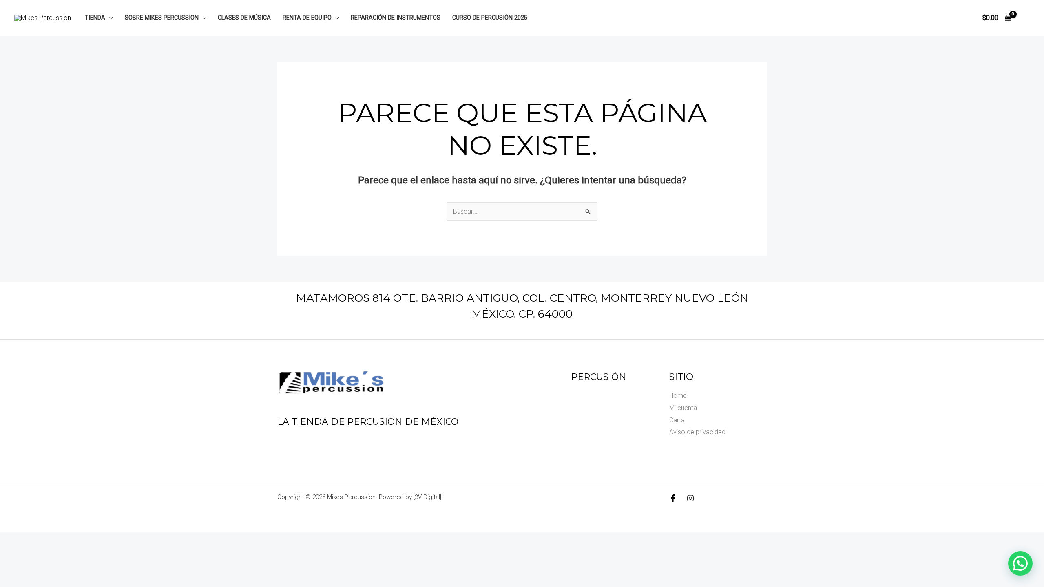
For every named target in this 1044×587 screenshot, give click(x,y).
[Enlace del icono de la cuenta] (1026, 18)
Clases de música (244, 17)
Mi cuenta (683, 408)
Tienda (95, 17)
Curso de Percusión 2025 (489, 17)
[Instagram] (690, 498)
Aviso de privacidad (697, 432)
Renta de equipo (307, 17)
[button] (109, 17)
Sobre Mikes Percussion (162, 17)
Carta (677, 420)
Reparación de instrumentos (395, 17)
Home (678, 395)
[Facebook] (673, 498)
